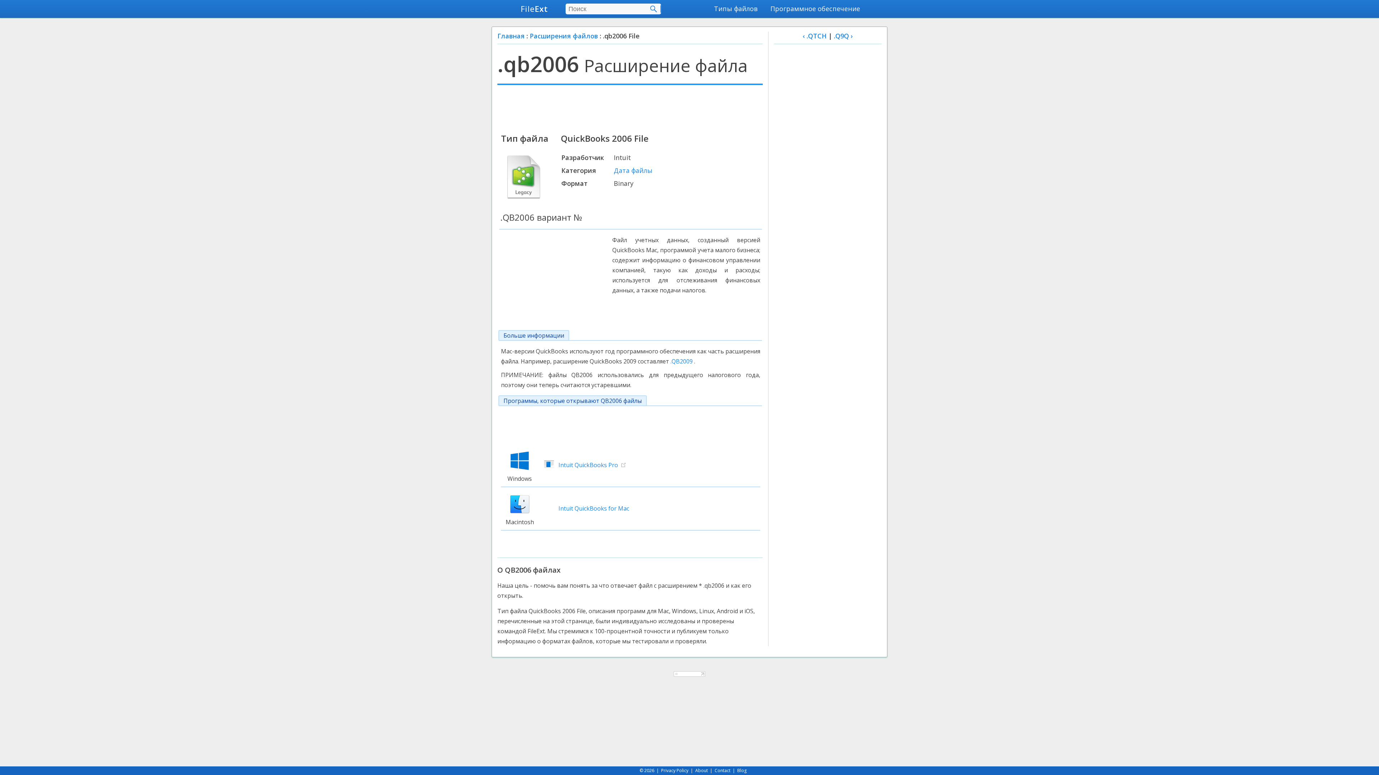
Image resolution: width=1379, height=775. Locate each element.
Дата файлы (633, 170)
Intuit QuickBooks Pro (588, 465)
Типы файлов (736, 8)
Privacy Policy (674, 770)
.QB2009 (681, 361)
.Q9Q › (843, 36)
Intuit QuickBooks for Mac (593, 508)
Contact (722, 770)
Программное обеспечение (815, 8)
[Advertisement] (630, 108)
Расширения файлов (564, 36)
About (701, 770)
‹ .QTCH (815, 36)
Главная (511, 36)
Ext (534, 8)
